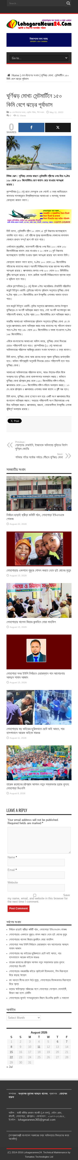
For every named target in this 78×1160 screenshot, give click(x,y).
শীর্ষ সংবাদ (40, 112)
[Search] (68, 3)
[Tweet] (58, 127)
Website (13, 882)
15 (11, 1052)
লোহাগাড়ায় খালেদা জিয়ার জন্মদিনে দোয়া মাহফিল (31, 622)
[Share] (31, 127)
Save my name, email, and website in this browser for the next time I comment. (39, 898)
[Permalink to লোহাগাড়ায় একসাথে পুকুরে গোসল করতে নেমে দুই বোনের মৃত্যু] (39, 565)
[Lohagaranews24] (39, 26)
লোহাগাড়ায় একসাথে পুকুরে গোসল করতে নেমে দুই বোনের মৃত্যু (38, 570)
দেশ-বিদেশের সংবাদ (30, 75)
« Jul (9, 1066)
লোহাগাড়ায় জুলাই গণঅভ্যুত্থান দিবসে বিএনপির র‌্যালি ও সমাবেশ (39, 998)
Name (11, 857)
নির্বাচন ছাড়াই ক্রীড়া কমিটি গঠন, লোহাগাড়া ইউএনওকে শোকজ (38, 929)
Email (11, 870)
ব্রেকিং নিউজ (31, 112)
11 (38, 1046)
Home (15, 75)
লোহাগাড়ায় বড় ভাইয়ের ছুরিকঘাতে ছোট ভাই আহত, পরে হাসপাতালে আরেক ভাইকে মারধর (35, 731)
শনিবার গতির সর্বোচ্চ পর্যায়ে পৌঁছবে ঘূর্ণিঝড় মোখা (39, 456)
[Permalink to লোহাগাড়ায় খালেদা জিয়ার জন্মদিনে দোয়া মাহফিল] (39, 616)
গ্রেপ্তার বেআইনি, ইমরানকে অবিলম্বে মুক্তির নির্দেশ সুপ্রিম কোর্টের (41, 445)
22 (11, 1057)
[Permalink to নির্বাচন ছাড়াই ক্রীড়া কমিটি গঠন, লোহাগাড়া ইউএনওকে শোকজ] (39, 510)
